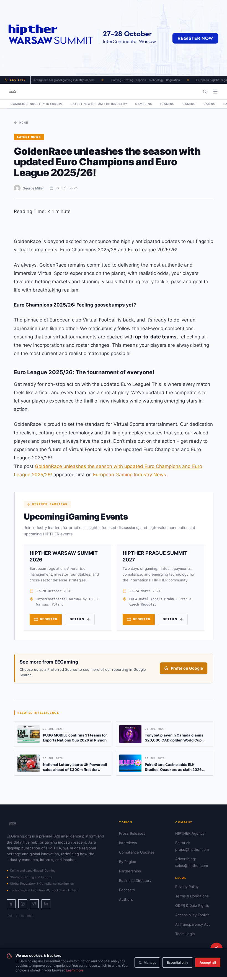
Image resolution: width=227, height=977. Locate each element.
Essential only (177, 962)
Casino (209, 103)
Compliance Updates (137, 852)
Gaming (189, 103)
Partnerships (130, 871)
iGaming (167, 103)
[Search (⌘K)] (204, 91)
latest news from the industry (99, 103)
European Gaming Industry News (129, 474)
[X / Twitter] (34, 903)
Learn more (74, 970)
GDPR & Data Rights (192, 905)
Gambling (144, 103)
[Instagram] (22, 903)
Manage (150, 962)
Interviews (128, 843)
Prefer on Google (187, 668)
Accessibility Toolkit (192, 915)
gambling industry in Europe (37, 103)
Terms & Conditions (192, 896)
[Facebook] (11, 903)
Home (23, 123)
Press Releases (132, 833)
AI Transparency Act (192, 924)
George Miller (33, 188)
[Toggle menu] (215, 92)
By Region (127, 861)
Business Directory (135, 880)
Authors (126, 899)
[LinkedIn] (46, 903)
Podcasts (127, 890)
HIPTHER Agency (190, 833)
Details (77, 619)
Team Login (185, 934)
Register (48, 619)
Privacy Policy (186, 886)
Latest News (29, 136)
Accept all (208, 962)
